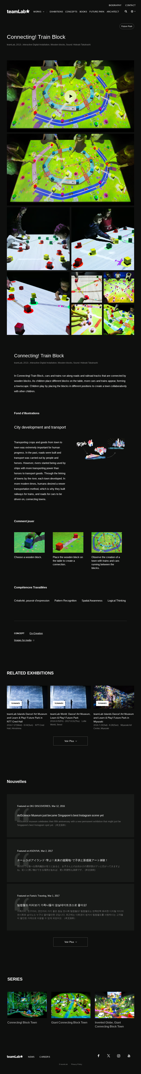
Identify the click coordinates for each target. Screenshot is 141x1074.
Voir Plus (69, 741)
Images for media (22, 640)
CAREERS (45, 1057)
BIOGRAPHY (115, 5)
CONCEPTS (71, 12)
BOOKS (83, 12)
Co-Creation (36, 633)
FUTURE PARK (96, 12)
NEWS (31, 1057)
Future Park (126, 26)
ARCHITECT (113, 12)
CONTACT (130, 5)
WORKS (37, 12)
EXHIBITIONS (56, 12)
